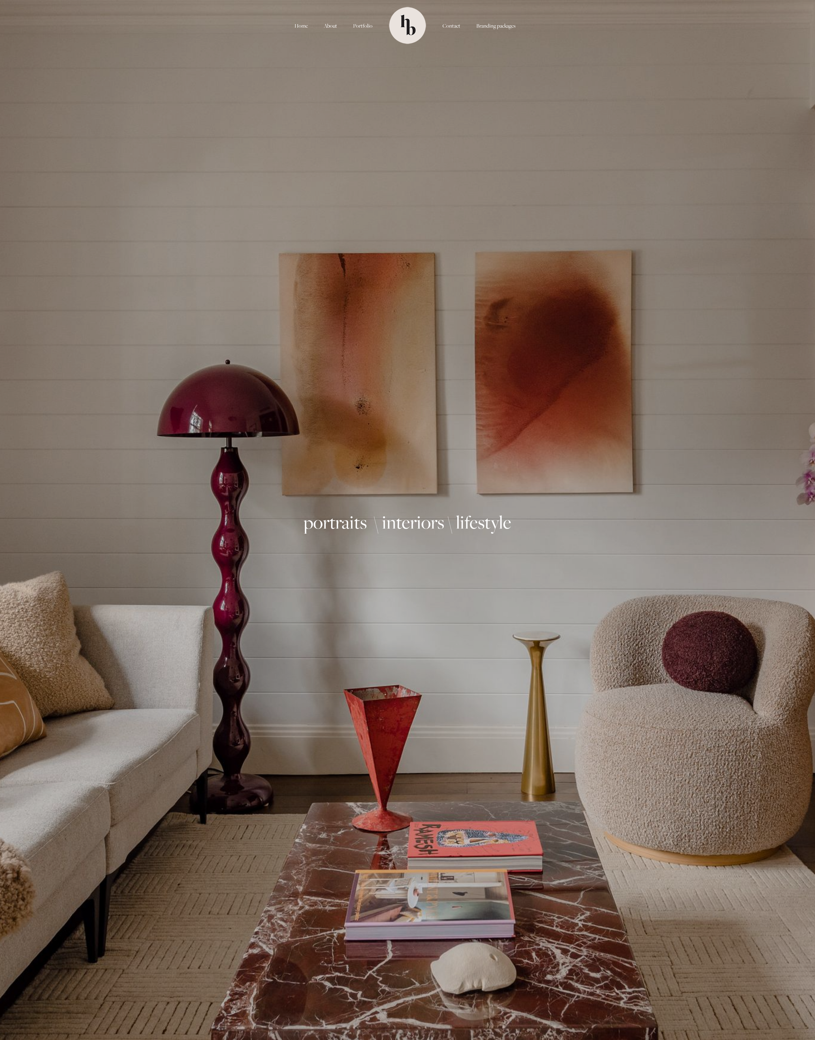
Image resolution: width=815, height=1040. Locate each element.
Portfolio (362, 25)
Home (301, 25)
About (330, 25)
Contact (451, 25)
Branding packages (495, 25)
